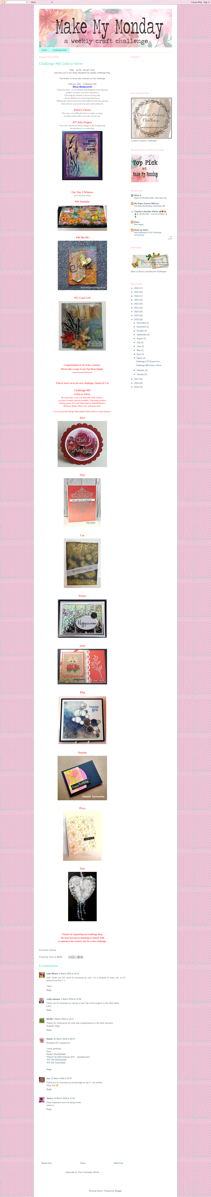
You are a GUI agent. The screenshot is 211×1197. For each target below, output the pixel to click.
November (141, 327)
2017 (136, 379)
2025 (136, 292)
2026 (136, 288)
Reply (49, 990)
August (140, 338)
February (141, 370)
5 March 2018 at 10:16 (69, 973)
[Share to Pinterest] (81, 957)
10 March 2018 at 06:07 (64, 1039)
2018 (136, 319)
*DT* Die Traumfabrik (55, 1063)
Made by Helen (141, 230)
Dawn (136, 222)
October (140, 331)
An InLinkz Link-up (47, 950)
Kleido (49, 1039)
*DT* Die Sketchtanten (56, 1060)
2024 (136, 296)
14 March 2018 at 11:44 (64, 1098)
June (139, 346)
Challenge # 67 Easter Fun (148, 361)
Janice (49, 1098)
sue (48, 1078)
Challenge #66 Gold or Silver (148, 365)
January (140, 374)
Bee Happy (139, 224)
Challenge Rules (60, 50)
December (141, 323)
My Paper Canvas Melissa (146, 203)
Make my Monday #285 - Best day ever (150, 198)
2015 (136, 387)
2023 (136, 300)
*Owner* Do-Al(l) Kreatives (58, 1057)
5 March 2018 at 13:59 (71, 999)
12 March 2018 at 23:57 (61, 1078)
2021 (136, 308)
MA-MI (49, 1019)
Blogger (118, 1191)
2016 (136, 383)
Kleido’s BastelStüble (56, 1054)
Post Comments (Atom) (88, 1172)
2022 (136, 304)
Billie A (137, 195)
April (139, 354)
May (139, 350)
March (140, 358)
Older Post (118, 1163)
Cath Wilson (52, 973)
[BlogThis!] (72, 957)
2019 (136, 315)
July (139, 342)
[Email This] (70, 957)
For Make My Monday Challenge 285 (149, 206)
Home (44, 50)
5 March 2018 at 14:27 (63, 1019)
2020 (136, 311)
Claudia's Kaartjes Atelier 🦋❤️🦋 (150, 211)
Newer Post (46, 1163)
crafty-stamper (53, 999)
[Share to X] (75, 957)
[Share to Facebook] (78, 957)
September (142, 334)
